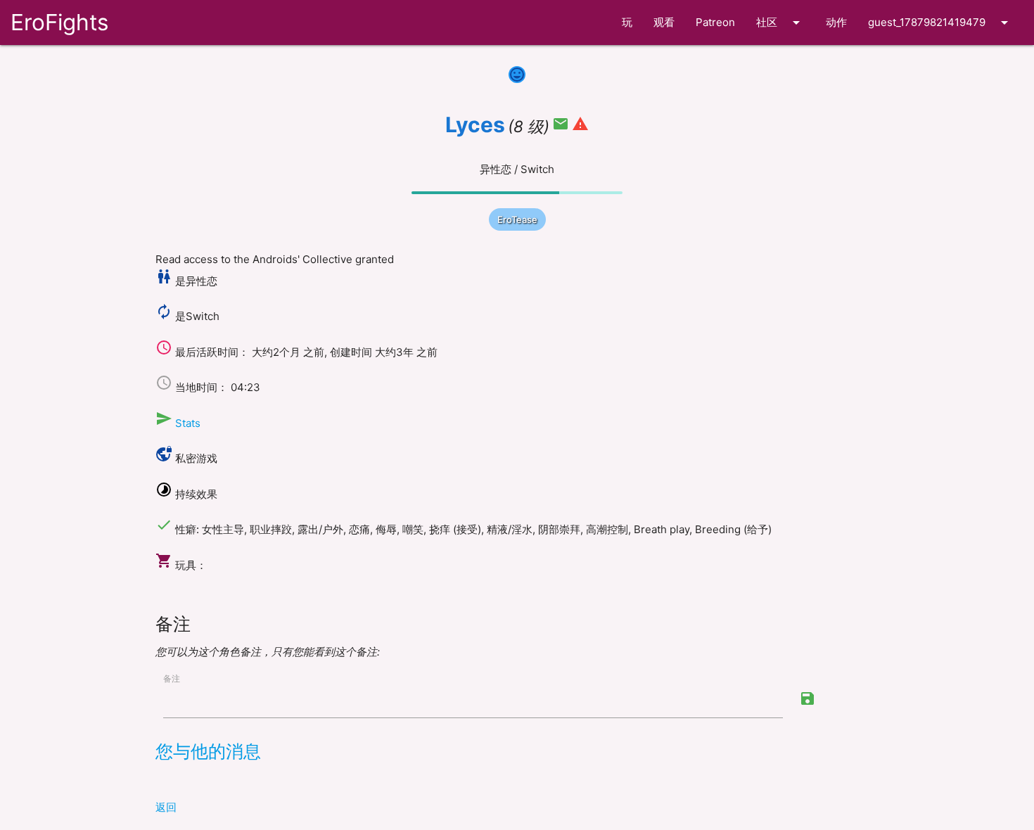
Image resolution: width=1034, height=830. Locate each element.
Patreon (715, 22)
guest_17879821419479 (940, 22)
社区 (780, 22)
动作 (836, 22)
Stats (187, 423)
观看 (664, 22)
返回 (166, 807)
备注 (171, 678)
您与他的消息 (208, 751)
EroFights (59, 22)
